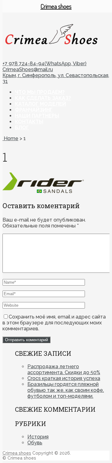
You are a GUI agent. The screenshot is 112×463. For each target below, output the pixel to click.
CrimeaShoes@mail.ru (27, 69)
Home (10, 138)
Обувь (34, 443)
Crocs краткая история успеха (63, 378)
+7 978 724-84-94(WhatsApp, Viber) (44, 63)
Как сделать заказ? (43, 98)
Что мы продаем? (40, 92)
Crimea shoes (16, 453)
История (38, 437)
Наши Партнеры (37, 116)
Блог (22, 128)
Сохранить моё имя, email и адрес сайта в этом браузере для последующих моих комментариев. (54, 323)
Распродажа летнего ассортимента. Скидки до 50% (63, 369)
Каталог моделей (40, 104)
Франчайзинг (34, 110)
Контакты (29, 122)
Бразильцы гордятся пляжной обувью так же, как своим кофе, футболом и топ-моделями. (65, 390)
